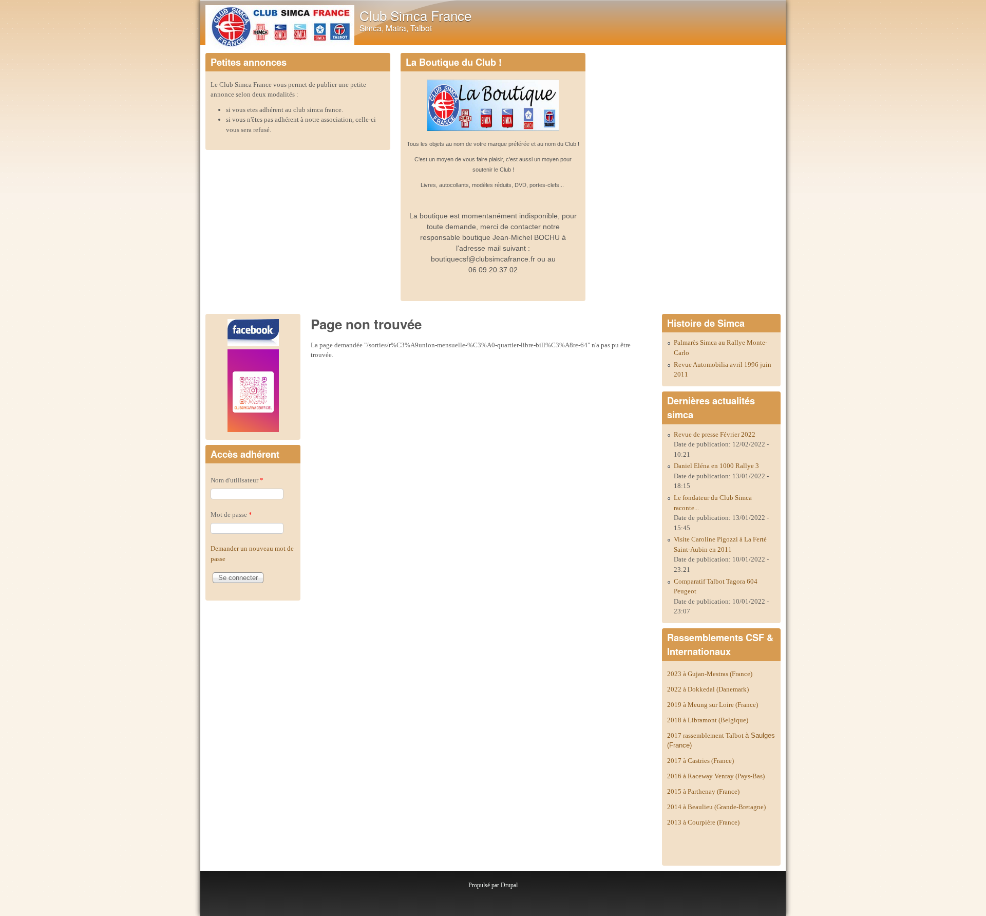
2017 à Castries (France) (700, 760)
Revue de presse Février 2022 (714, 434)
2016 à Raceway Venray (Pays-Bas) (716, 776)
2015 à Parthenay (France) (703, 791)
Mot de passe (231, 514)
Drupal (509, 885)
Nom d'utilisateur (237, 480)
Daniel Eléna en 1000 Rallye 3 (716, 466)
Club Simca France (415, 15)
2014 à (716, 807)
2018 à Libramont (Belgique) (707, 720)
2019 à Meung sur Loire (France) (712, 704)
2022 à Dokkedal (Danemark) (708, 689)
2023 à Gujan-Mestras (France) (709, 674)
